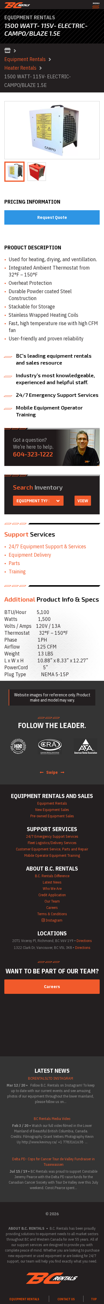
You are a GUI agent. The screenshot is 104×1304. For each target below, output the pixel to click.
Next (91, 130)
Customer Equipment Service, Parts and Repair (52, 849)
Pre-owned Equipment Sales (52, 816)
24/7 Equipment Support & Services (47, 546)
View (82, 500)
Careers (52, 907)
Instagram (53, 920)
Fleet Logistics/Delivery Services (52, 842)
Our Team (52, 901)
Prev (12, 130)
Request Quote (52, 217)
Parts (14, 563)
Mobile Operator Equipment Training (52, 855)
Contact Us (66, 1299)
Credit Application (52, 894)
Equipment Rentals (25, 59)
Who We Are (52, 888)
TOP (94, 1299)
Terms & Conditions (52, 913)
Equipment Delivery (30, 554)
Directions (84, 940)
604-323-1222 (33, 453)
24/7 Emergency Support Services (52, 836)
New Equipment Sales (52, 809)
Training (17, 571)
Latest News (52, 882)
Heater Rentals (20, 68)
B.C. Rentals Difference (52, 875)
